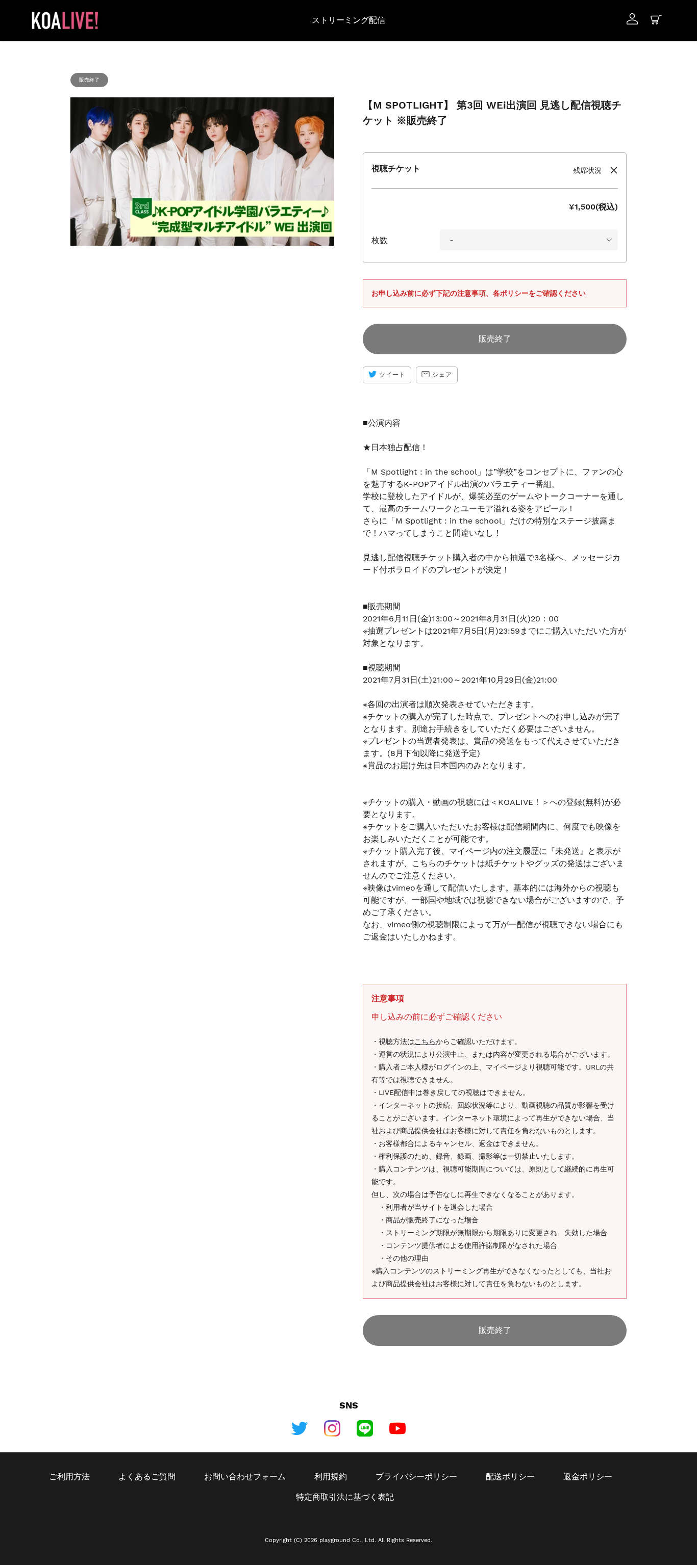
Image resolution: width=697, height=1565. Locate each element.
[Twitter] (299, 1428)
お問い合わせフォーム (245, 1476)
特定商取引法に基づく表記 (345, 1497)
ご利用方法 (69, 1476)
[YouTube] (397, 1428)
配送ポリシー (510, 1476)
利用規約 (330, 1476)
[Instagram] (332, 1428)
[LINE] (364, 1428)
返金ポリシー (587, 1476)
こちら (425, 1041)
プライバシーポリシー (416, 1476)
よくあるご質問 (147, 1476)
